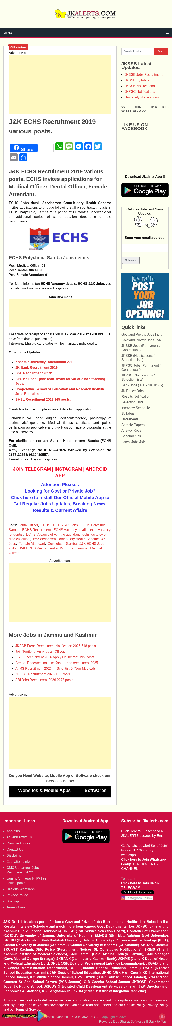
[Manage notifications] (162, 1016)
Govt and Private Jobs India (141, 334)
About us (13, 831)
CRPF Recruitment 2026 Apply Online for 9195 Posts (54, 657)
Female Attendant (32, 543)
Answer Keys (131, 430)
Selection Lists (132, 402)
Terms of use (16, 907)
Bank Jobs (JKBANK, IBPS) (142, 385)
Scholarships (131, 436)
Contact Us (15, 849)
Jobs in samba (76, 548)
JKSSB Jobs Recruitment (143, 74)
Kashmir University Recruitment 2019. (45, 362)
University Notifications (142, 97)
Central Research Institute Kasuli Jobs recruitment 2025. (57, 663)
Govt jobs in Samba (62, 543)
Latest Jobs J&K (133, 442)
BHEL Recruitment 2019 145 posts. (43, 399)
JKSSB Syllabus (137, 80)
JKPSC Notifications (140, 91)
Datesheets (129, 419)
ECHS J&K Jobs (65, 525)
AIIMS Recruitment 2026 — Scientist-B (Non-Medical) (55, 668)
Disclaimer (14, 855)
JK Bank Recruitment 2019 (37, 367)
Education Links (18, 861)
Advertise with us (19, 837)
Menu (7, 32)
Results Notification (135, 396)
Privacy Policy (17, 895)
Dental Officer (28, 525)
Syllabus (127, 413)
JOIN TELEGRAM (32, 469)
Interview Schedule (135, 408)
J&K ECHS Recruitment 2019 (41, 548)
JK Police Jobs (132, 391)
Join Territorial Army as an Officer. (40, 651)
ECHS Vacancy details (70, 530)
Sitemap (13, 901)
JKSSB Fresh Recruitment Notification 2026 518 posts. (56, 646)
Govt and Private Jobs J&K (141, 340)
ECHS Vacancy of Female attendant (53, 534)
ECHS (45, 525)
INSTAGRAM (68, 469)
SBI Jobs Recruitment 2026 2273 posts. (44, 680)
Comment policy (19, 843)
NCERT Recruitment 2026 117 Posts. (43, 674)
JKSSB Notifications (140, 86)
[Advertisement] (60, 84)
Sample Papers (133, 425)
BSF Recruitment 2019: (33, 373)
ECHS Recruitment (36, 530)
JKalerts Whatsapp (21, 889)
